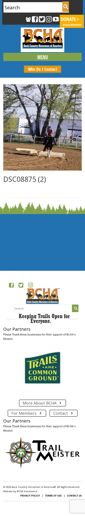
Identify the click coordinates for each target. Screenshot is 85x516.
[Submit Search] (65, 7)
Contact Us (74, 495)
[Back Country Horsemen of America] (42, 39)
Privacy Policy (30, 495)
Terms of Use (53, 495)
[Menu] (42, 57)
